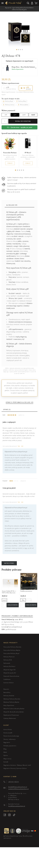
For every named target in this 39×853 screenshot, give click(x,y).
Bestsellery (7, 692)
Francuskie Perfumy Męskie (12, 650)
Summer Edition (9, 682)
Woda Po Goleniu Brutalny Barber (14, 708)
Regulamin (7, 742)
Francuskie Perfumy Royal (11, 653)
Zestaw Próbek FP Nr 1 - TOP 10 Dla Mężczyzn (9, 591)
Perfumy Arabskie (9, 695)
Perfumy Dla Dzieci (9, 666)
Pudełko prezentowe (26, 591)
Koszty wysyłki (8, 733)
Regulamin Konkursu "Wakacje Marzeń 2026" (17, 765)
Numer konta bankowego (11, 736)
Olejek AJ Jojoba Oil (10, 673)
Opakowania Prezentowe (11, 715)
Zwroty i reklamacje (10, 739)
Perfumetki (7, 663)
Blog (5, 749)
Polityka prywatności (10, 746)
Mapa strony (7, 758)
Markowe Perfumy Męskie (11, 702)
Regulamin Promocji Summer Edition (15, 768)
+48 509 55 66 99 (13, 781)
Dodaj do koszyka (23, 121)
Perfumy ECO (8, 660)
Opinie (6, 755)
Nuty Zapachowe (9, 705)
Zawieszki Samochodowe (11, 676)
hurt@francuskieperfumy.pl (16, 806)
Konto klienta (8, 729)
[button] (16, 49)
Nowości (6, 689)
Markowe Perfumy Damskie (12, 699)
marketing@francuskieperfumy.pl (18, 789)
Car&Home (7, 679)
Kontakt (6, 762)
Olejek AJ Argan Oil (10, 669)
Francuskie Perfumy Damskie (12, 647)
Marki (5, 752)
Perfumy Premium (9, 656)
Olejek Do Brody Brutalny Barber (14, 712)
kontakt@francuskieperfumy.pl (12, 627)
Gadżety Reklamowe (10, 718)
